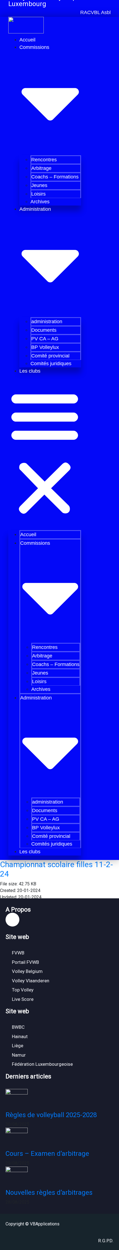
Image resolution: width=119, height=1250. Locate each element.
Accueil (27, 40)
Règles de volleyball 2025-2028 (51, 1115)
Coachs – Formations (55, 177)
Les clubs (29, 371)
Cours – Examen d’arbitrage (47, 1153)
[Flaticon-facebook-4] (12, 920)
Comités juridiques (50, 363)
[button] (95, 12)
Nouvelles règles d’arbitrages (49, 1192)
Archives (40, 201)
